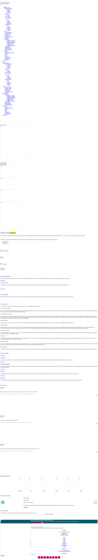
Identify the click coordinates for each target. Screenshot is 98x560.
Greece (8, 15)
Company (5, 50)
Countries (6, 39)
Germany (9, 12)
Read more (26, 507)
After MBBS (7, 46)
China (8, 21)
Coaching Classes (8, 33)
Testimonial (7, 58)
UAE (8, 75)
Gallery (6, 53)
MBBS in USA (10, 44)
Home (5, 6)
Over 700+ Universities (4, 282)
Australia (8, 30)
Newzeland (9, 28)
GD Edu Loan (7, 34)
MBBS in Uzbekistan (11, 45)
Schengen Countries (8, 8)
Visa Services (7, 35)
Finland (8, 11)
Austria (8, 9)
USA (8, 26)
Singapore (9, 23)
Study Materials (8, 48)
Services (5, 31)
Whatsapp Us (38, 522)
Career (6, 54)
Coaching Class (2, 357)
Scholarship (7, 56)
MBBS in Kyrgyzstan (11, 41)
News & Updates (8, 57)
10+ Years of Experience (4, 294)
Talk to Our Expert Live (5, 3)
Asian (6, 18)
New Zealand (64, 543)
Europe (6, 13)
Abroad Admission (8, 32)
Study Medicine (7, 38)
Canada (8, 27)
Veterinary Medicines (9, 49)
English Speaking (8, 24)
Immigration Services (9, 36)
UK (8, 25)
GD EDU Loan (8, 89)
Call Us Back (33, 522)
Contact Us (6, 59)
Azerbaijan (9, 17)
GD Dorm (7, 37)
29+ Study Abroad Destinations (5, 276)
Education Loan (3, 377)
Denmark (9, 10)
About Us (7, 51)
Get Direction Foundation (9, 52)
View (97, 395)
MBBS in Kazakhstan (11, 42)
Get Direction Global (9, 107)
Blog (6, 55)
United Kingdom (64, 545)
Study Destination (7, 7)
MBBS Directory (8, 47)
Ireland (8, 29)
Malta (8, 14)
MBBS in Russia (10, 43)
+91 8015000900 (65, 550)
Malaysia (8, 22)
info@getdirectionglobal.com (65, 551)
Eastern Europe (7, 16)
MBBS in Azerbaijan (11, 40)
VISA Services (2, 371)
